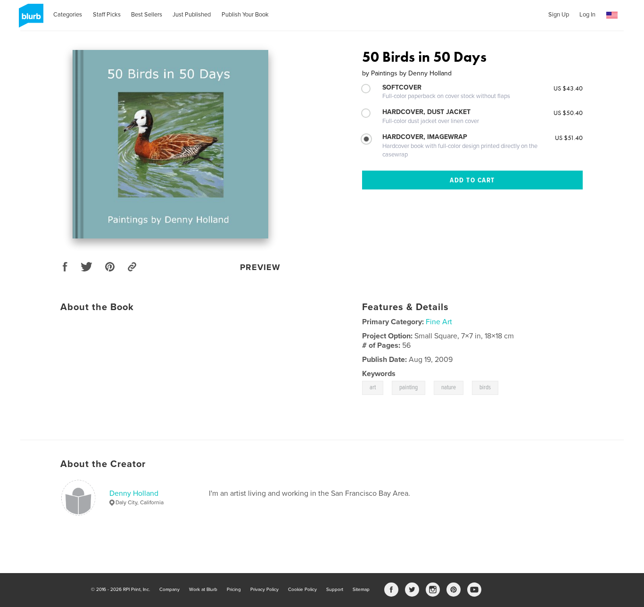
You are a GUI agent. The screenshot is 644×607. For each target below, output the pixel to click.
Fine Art (439, 322)
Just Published (192, 14)
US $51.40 (569, 137)
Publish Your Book (245, 14)
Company (169, 589)
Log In (587, 14)
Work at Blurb (203, 589)
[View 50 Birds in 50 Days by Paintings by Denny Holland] (171, 144)
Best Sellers (146, 14)
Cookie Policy (302, 589)
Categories (67, 14)
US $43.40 (568, 88)
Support (334, 589)
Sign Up (558, 14)
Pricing (234, 589)
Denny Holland (133, 493)
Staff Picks (107, 14)
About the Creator (103, 464)
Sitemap (361, 589)
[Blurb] (29, 19)
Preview (260, 267)
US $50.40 (568, 112)
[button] (612, 15)
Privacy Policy (264, 589)
